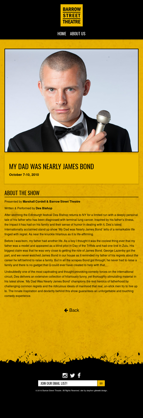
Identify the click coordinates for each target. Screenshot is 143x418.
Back (73, 310)
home (62, 33)
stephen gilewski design (97, 390)
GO (101, 383)
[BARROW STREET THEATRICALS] (71, 15)
